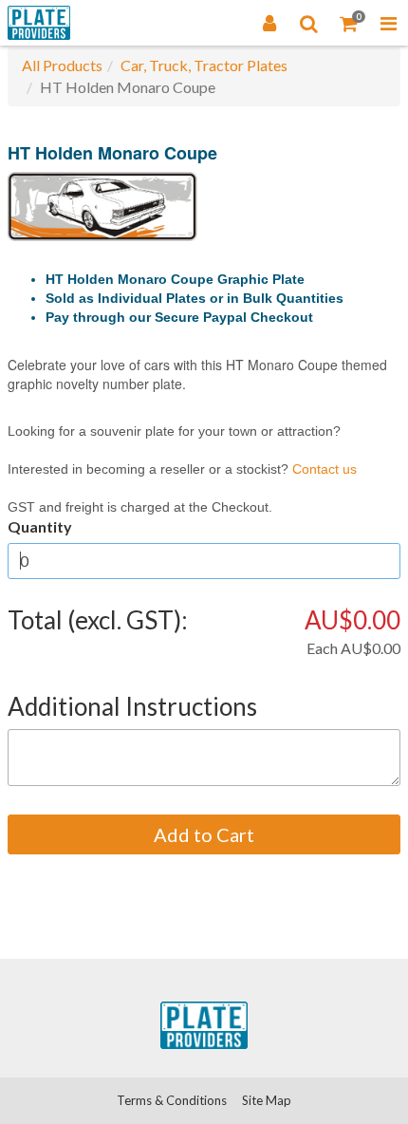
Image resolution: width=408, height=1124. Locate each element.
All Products (62, 65)
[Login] (269, 23)
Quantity (40, 526)
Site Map (266, 1100)
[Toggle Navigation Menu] (388, 23)
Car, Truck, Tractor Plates (204, 65)
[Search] (309, 23)
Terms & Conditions (172, 1100)
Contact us (324, 469)
